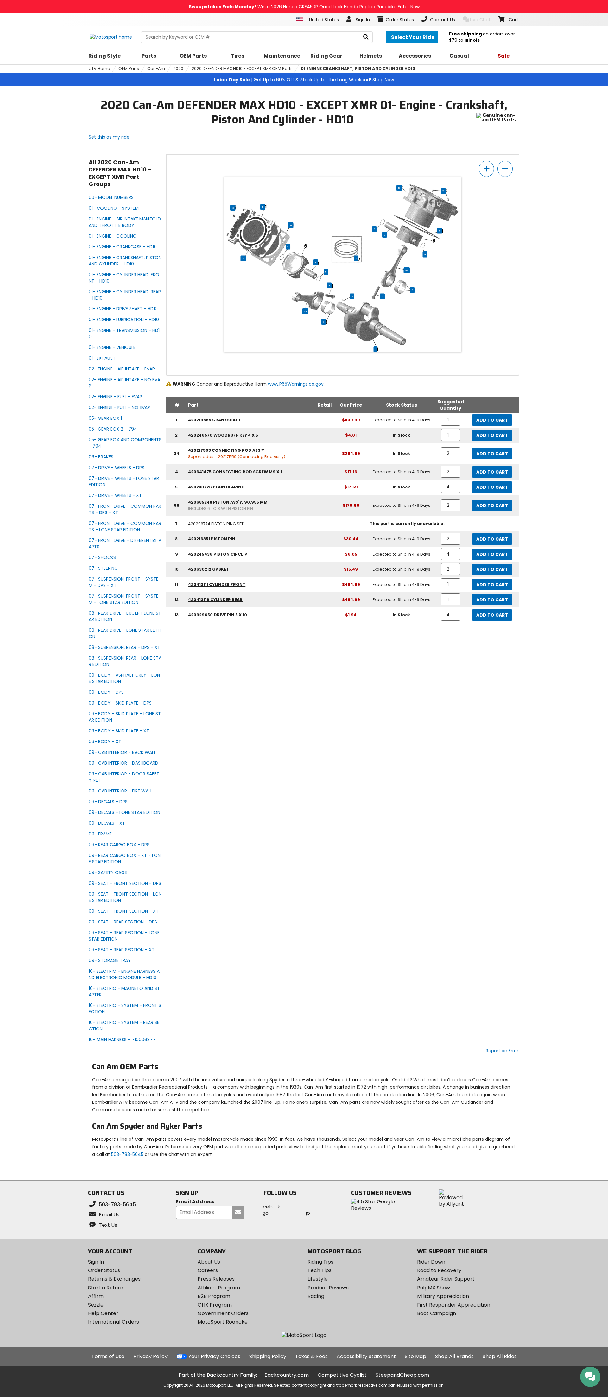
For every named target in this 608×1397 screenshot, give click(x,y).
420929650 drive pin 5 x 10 (217, 615)
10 (291, 225)
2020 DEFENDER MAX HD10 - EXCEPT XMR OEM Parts (242, 68)
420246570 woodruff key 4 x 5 (223, 435)
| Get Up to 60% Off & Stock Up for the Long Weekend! (304, 80)
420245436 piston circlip (217, 554)
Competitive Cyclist (342, 1375)
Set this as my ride (109, 137)
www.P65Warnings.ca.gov (296, 384)
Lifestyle (317, 1278)
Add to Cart (492, 420)
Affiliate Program (219, 1287)
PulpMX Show (433, 1287)
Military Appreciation (443, 1296)
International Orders (113, 1322)
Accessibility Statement (366, 1356)
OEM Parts (128, 68)
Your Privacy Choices (214, 1356)
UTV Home (99, 68)
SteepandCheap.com (402, 1375)
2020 (178, 68)
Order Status (104, 1270)
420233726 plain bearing (216, 487)
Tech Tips (319, 1270)
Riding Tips (320, 1261)
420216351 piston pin (211, 539)
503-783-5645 (127, 1154)
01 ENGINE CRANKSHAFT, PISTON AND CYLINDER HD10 (358, 68)
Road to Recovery (439, 1270)
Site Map (415, 1356)
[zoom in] (486, 169)
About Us (209, 1261)
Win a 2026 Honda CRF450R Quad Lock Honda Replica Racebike (304, 6)
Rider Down (431, 1261)
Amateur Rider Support (446, 1278)
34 (406, 270)
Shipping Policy (267, 1356)
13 (443, 191)
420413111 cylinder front (216, 584)
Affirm (96, 1296)
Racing (315, 1296)
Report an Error (502, 1050)
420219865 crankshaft (214, 420)
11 (262, 206)
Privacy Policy (150, 1356)
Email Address (195, 1202)
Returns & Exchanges (114, 1278)
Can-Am (156, 68)
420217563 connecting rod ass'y (226, 450)
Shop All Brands (454, 1356)
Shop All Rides (500, 1356)
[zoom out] (505, 169)
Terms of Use (108, 1356)
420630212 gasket (208, 569)
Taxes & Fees (311, 1356)
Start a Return (105, 1287)
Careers (208, 1270)
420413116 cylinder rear (215, 599)
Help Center (103, 1313)
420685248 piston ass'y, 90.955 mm (228, 502)
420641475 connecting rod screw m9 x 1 (235, 472)
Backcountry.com (286, 1375)
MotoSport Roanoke (223, 1322)
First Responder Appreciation (453, 1304)
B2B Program (214, 1296)
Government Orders (223, 1313)
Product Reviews (328, 1287)
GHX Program (215, 1304)
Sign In (96, 1261)
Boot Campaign (436, 1313)
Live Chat (480, 19)
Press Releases (216, 1278)
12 (399, 187)
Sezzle (96, 1304)
